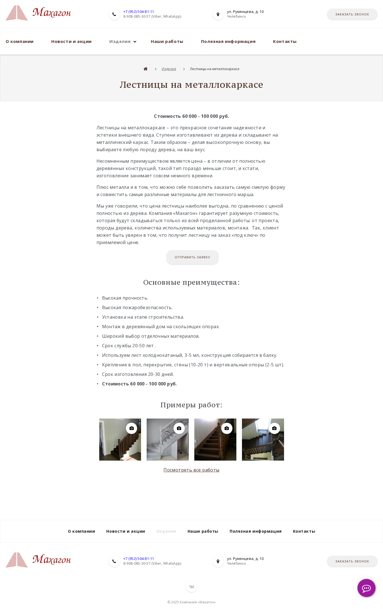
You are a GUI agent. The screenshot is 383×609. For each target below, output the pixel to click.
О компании (20, 41)
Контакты (285, 41)
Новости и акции (71, 41)
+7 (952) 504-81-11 (138, 11)
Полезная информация (228, 41)
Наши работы (167, 41)
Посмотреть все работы (191, 470)
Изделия (119, 41)
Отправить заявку (193, 257)
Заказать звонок (352, 14)
